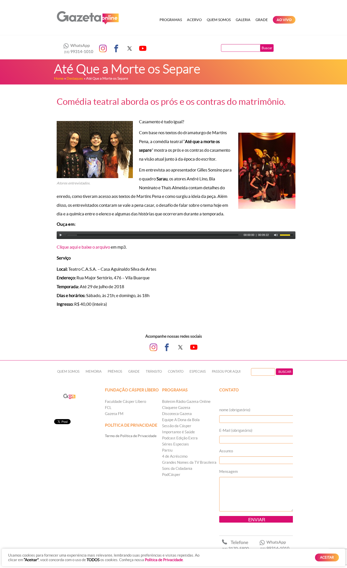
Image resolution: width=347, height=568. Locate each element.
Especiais (198, 371)
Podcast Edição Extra (180, 438)
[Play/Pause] (61, 235)
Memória (94, 371)
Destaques (75, 78)
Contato (175, 371)
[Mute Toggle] (276, 235)
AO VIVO (284, 20)
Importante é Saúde (178, 432)
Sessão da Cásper (176, 426)
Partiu (167, 450)
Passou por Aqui (226, 371)
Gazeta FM (114, 413)
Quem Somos (219, 20)
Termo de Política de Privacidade (130, 436)
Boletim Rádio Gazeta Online (186, 401)
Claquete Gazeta (176, 407)
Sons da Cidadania (177, 468)
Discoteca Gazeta (177, 413)
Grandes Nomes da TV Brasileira (189, 462)
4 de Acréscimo (174, 456)
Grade (262, 20)
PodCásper (171, 474)
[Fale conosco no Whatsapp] (76, 48)
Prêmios (115, 371)
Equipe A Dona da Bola (181, 420)
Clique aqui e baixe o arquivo (83, 247)
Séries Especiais (175, 444)
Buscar (267, 47)
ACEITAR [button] (327, 557)
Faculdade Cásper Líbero (125, 401)
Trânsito (154, 371)
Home (59, 78)
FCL (108, 407)
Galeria (243, 20)
